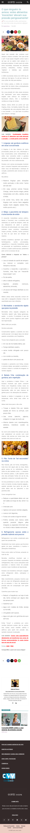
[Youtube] (25, 820)
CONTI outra (4, 732)
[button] (2, 2)
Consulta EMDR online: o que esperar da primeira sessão (12, 729)
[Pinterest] (15, 32)
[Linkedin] (16, 703)
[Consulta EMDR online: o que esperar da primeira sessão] (15, 714)
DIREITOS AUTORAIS (7, 749)
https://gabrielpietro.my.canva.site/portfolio (15, 691)
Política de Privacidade (9, 826)
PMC (12, 646)
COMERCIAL (5, 763)
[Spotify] (17, 820)
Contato (9, 827)
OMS (7, 646)
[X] (12, 32)
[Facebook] (8, 32)
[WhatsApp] (19, 32)
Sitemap (23, 826)
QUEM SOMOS (5, 768)
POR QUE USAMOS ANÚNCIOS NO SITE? (13, 744)
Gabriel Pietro (6, 26)
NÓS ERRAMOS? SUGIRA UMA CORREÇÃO (13, 754)
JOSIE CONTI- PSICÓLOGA (9, 758)
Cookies (18, 826)
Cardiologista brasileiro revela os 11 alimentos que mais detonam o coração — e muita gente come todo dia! (15, 136)
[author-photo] (15, 687)
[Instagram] (13, 703)
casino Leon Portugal (18, 827)
